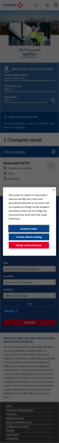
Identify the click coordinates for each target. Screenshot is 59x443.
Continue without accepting (29, 236)
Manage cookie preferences (29, 245)
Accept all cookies (28, 228)
